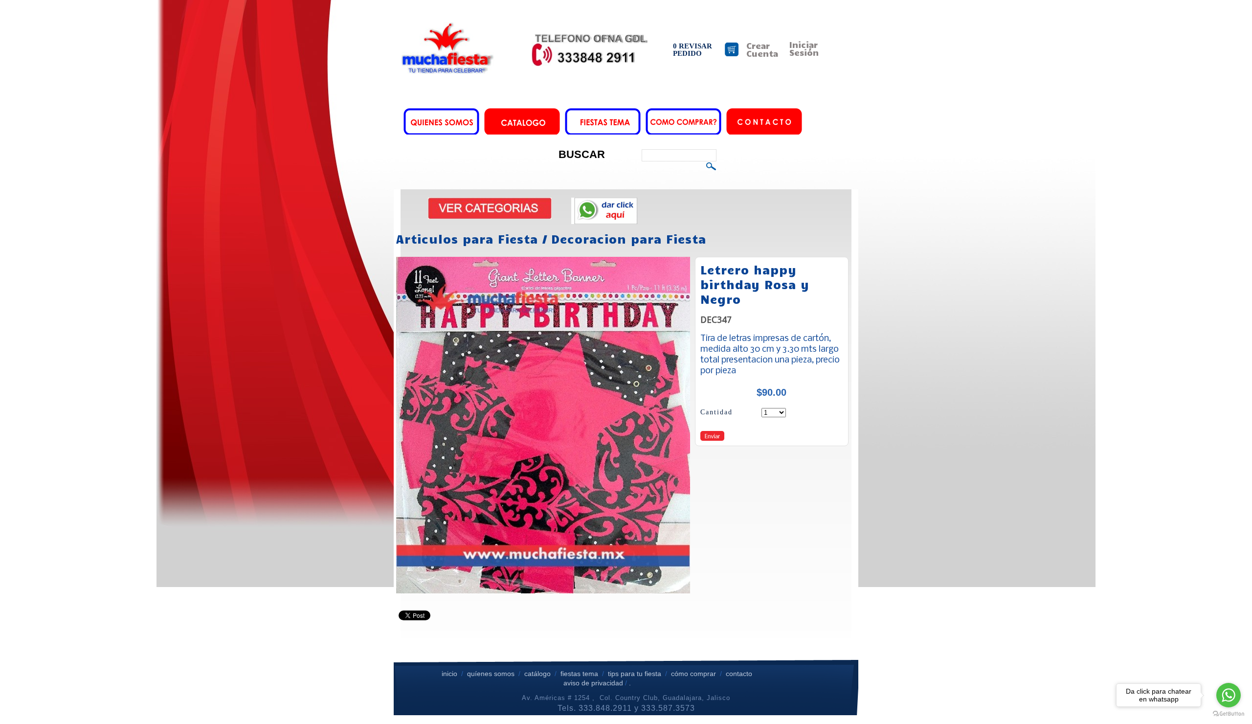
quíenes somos (490, 674)
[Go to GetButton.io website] (1228, 714)
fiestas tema (578, 674)
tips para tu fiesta (634, 674)
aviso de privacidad (593, 683)
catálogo (537, 674)
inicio (449, 674)
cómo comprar (694, 674)
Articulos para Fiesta (467, 238)
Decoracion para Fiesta (628, 238)
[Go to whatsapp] (1228, 695)
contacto (739, 674)
